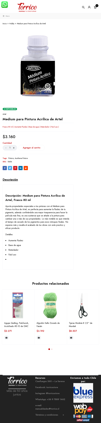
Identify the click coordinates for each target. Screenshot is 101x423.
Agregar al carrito (31, 147)
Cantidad (7, 143)
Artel (4, 114)
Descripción (10, 179)
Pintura (11, 158)
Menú (8, 16)
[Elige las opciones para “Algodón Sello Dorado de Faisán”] (39, 337)
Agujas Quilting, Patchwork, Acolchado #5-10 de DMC (16, 325)
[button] (6, 337)
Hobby (11, 23)
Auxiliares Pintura (21, 158)
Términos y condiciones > (49, 414)
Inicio (5, 23)
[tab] (10, 179)
